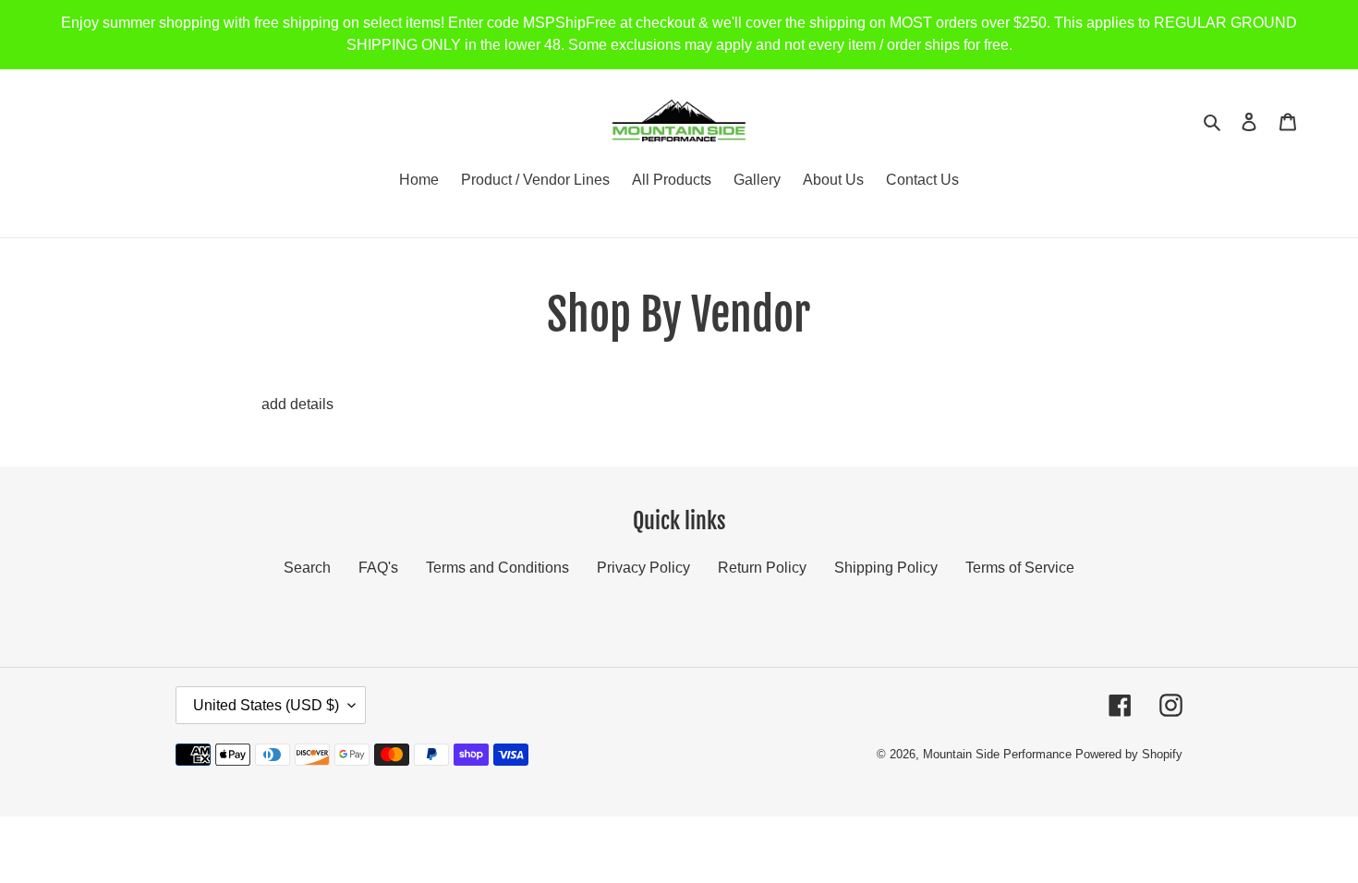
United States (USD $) (266, 705)
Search (307, 567)
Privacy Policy (643, 567)
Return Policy (762, 567)
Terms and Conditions (497, 567)
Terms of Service (1019, 567)
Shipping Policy (886, 567)
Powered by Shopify (1128, 754)
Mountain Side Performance (997, 754)
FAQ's (378, 567)
